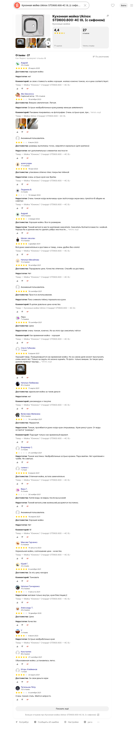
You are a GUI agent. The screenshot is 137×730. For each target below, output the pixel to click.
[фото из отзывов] (21, 123)
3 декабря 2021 (34, 244)
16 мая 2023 (33, 169)
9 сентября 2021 (34, 693)
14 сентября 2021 (35, 419)
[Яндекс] (17, 5)
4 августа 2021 (34, 592)
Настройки (73, 722)
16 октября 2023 (34, 99)
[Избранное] (113, 5)
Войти (123, 5)
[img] (21, 68)
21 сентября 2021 (35, 453)
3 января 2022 (34, 219)
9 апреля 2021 (33, 353)
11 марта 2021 (33, 388)
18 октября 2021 (34, 265)
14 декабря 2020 (34, 613)
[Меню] (131, 5)
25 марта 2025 (34, 68)
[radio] (17, 88)
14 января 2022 (34, 195)
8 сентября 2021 (34, 569)
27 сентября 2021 (35, 657)
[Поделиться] (108, 15)
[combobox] (51, 5)
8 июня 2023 (33, 636)
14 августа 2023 (34, 548)
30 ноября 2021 (34, 494)
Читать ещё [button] (95, 112)
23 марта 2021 (34, 675)
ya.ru (90, 722)
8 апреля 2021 (33, 473)
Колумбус (24, 722)
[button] (20, 43)
